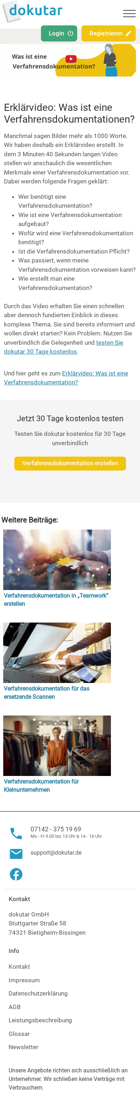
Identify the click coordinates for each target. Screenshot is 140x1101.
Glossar (19, 1033)
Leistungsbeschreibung (40, 1020)
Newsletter (23, 1047)
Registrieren (105, 33)
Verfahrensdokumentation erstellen (70, 463)
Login (56, 33)
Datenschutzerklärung (38, 993)
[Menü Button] (129, 14)
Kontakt (19, 966)
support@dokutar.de (56, 852)
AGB (15, 1007)
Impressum (24, 980)
